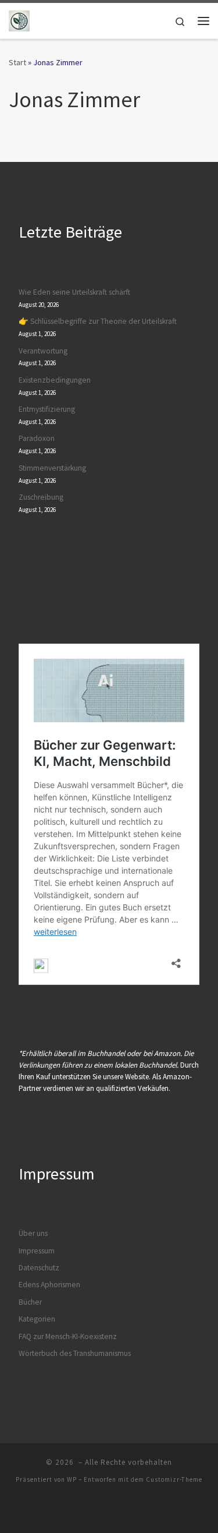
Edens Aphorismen (49, 1285)
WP (72, 1479)
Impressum (37, 1251)
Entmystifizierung (47, 409)
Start (17, 62)
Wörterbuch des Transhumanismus (75, 1353)
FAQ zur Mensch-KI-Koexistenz (68, 1336)
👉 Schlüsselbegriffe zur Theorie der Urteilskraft (98, 321)
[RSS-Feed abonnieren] (122, 1510)
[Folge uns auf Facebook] (96, 1510)
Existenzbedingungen (55, 380)
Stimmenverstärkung (52, 468)
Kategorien (37, 1319)
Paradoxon (37, 438)
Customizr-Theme (174, 1479)
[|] (19, 19)
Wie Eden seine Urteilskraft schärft (74, 292)
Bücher (30, 1302)
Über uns (33, 1233)
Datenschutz (39, 1268)
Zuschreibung (41, 497)
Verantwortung (43, 351)
